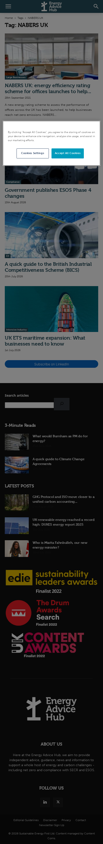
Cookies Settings (32, 153)
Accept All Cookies (67, 153)
